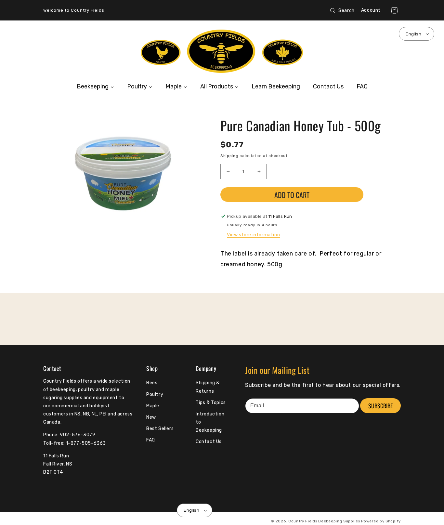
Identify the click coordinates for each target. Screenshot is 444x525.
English (413, 34)
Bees (151, 383)
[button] (394, 10)
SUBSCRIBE (380, 405)
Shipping (229, 155)
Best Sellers (160, 428)
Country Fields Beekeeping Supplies (324, 521)
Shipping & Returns (208, 387)
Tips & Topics (211, 402)
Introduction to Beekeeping (210, 422)
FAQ (150, 440)
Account (371, 10)
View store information (253, 235)
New (151, 417)
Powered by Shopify (381, 521)
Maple (152, 406)
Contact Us (209, 441)
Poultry (154, 394)
